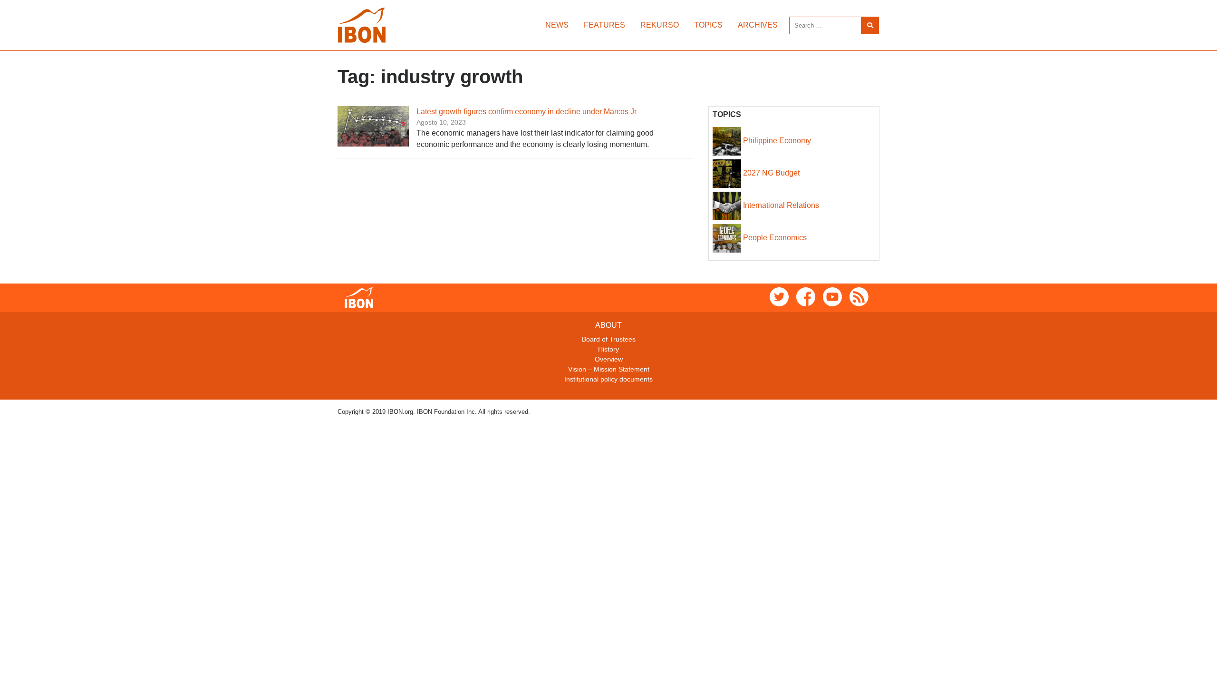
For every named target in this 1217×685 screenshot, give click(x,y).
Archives (758, 25)
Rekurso (659, 25)
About (608, 325)
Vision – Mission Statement (608, 369)
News (557, 25)
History (608, 349)
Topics (708, 25)
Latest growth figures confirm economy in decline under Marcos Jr (526, 112)
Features (604, 25)
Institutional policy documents (608, 379)
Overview (609, 359)
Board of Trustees (609, 339)
